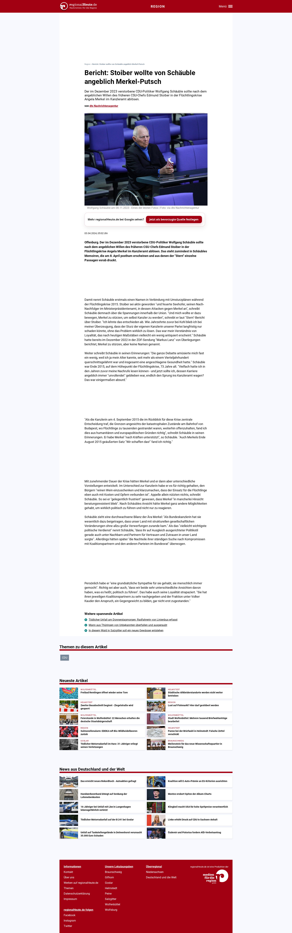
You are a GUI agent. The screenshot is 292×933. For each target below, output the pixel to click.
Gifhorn (109, 877)
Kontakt (68, 872)
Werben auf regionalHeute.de (81, 882)
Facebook (69, 915)
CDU (64, 657)
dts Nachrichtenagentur (104, 106)
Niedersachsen (155, 872)
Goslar (109, 882)
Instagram (70, 920)
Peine (108, 893)
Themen (69, 888)
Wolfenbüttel (112, 904)
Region (87, 64)
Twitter (68, 926)
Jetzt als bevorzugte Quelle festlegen (174, 219)
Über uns (69, 877)
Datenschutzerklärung (77, 893)
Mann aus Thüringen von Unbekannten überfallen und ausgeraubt (128, 625)
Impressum (70, 899)
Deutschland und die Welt (161, 877)
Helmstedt (111, 888)
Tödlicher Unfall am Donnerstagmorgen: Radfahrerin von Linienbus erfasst (133, 619)
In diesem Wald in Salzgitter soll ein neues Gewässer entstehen (126, 630)
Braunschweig (113, 872)
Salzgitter (110, 899)
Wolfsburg (111, 909)
